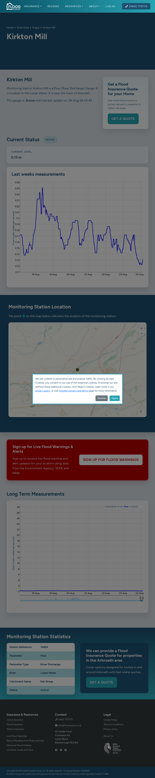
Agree (114, 398)
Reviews (53, 6)
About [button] (93, 6)
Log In (110, 6)
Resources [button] (73, 6)
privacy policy (42, 390)
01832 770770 (138, 6)
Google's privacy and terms (73, 390)
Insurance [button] (32, 6)
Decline (101, 398)
